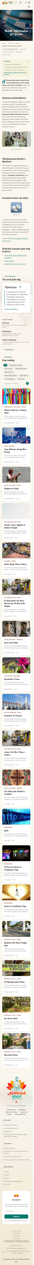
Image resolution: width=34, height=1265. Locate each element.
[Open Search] (16, 2)
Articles (10, 43)
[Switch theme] (20, 2)
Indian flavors (9, 372)
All (5, 365)
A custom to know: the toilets (14, 70)
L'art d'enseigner (10, 379)
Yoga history (8, 368)
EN (29, 2)
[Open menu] (28, 7)
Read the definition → (11, 309)
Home (4, 43)
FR (26, 2)
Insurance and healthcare (12, 64)
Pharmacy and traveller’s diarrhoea (16, 67)
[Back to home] (8, 2)
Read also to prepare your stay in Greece (16, 73)
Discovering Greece (11, 375)
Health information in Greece (14, 264)
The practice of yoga (15, 365)
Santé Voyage (15, 238)
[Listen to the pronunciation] (20, 287)
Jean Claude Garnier (11, 49)
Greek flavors (24, 375)
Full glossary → (9, 349)
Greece (17, 43)
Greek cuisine (9, 261)
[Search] (27, 383)
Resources (21, 379)
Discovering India (20, 368)
